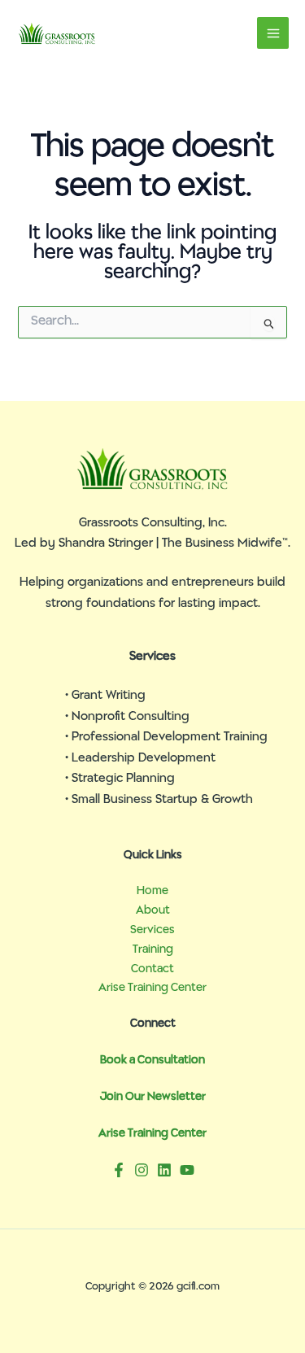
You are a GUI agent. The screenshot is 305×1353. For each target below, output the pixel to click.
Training (153, 950)
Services (152, 930)
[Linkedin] (164, 1170)
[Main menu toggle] (273, 33)
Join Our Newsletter (153, 1097)
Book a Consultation (152, 1060)
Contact (152, 969)
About (153, 911)
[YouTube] (187, 1170)
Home (152, 891)
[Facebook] (118, 1170)
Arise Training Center (152, 988)
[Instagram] (141, 1170)
